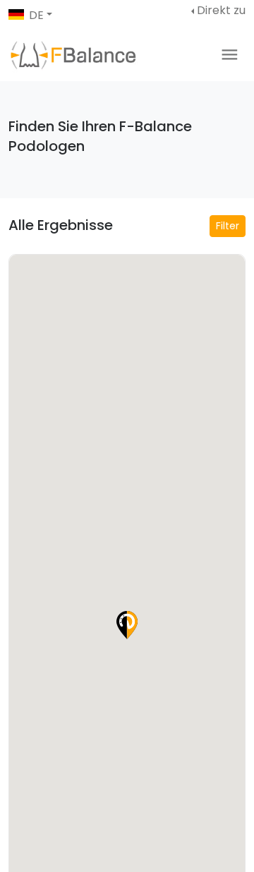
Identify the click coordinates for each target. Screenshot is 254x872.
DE (36, 15)
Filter (227, 226)
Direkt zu (221, 10)
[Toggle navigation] (230, 55)
